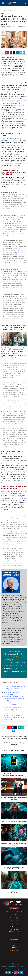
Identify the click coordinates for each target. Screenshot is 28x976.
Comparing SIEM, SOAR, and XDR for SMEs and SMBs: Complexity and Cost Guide (14, 688)
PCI (24, 254)
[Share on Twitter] (14, 52)
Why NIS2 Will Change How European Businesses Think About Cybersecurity (14, 717)
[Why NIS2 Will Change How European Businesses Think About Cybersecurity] (14, 763)
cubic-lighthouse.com (8, 968)
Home (3, 9)
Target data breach (8, 100)
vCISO (3, 349)
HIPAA (20, 254)
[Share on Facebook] (11, 52)
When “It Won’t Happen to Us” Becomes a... (14, 821)
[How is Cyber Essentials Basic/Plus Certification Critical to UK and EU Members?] (14, 856)
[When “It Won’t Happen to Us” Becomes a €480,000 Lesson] (14, 810)
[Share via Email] (24, 52)
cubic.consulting (12, 966)
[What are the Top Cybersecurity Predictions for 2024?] (14, 880)
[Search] (25, 4)
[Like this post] (7, 52)
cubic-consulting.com (21, 966)
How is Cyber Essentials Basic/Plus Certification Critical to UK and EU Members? (14, 698)
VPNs (22, 533)
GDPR (16, 254)
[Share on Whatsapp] (20, 52)
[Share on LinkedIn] (17, 52)
